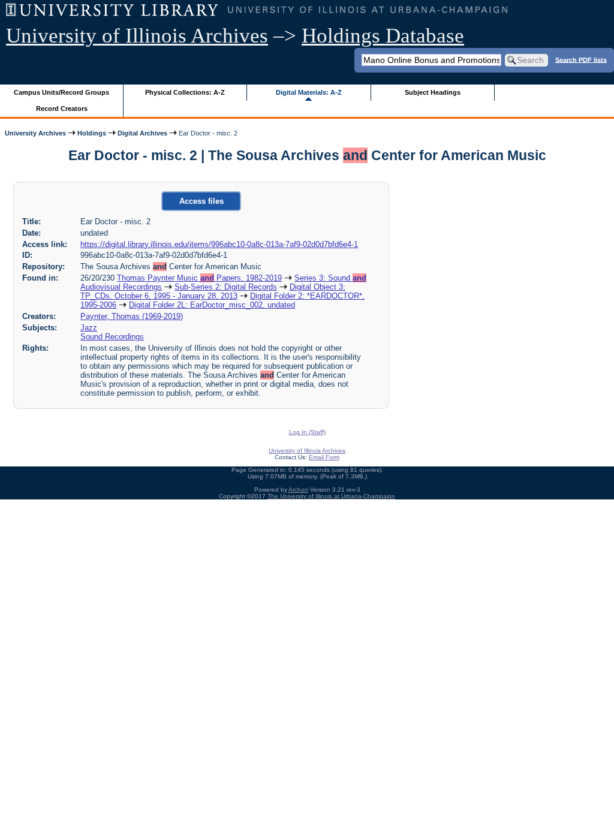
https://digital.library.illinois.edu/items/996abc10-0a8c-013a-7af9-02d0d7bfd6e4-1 (219, 244)
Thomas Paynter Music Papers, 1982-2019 (199, 277)
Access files (201, 201)
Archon (298, 489)
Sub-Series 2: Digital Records (225, 286)
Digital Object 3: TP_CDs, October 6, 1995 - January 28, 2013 (212, 291)
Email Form (324, 457)
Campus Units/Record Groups (61, 92)
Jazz (88, 327)
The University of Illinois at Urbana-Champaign (331, 496)
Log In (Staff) (307, 432)
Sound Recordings (112, 336)
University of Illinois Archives (137, 35)
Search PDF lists (581, 59)
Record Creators (62, 108)
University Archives (35, 133)
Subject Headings (432, 92)
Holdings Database (383, 35)
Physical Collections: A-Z (185, 92)
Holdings (91, 133)
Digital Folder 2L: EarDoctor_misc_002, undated (212, 304)
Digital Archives (142, 133)
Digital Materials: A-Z (309, 92)
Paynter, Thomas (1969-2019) (131, 316)
